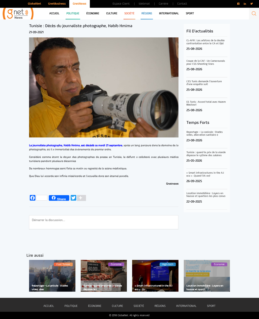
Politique (72, 13)
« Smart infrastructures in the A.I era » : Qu (153, 288)
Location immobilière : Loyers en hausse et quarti (204, 288)
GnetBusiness (57, 3)
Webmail (144, 3)
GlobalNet (34, 3)
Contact (182, 3)
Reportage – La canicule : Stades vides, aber (50, 288)
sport (190, 13)
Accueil (54, 13)
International (169, 13)
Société (129, 13)
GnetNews (79, 3)
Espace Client (121, 3)
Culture (111, 13)
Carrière (163, 3)
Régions (146, 13)
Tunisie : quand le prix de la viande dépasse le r (102, 288)
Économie (92, 13)
